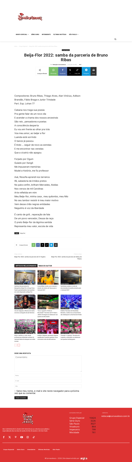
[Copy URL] (47, 245)
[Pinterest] (15, 437)
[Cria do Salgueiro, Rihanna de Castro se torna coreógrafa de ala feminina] (24, 302)
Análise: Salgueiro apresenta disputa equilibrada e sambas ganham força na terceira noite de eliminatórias (47, 337)
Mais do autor (45, 266)
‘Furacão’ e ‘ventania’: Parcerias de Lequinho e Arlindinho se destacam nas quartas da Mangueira (70, 337)
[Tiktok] (33, 437)
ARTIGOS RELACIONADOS (26, 266)
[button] (115, 39)
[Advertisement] (81, 15)
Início (15, 46)
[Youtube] (21, 437)
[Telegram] (51, 245)
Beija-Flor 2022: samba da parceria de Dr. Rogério (30, 257)
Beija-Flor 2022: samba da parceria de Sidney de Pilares (66, 258)
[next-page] (18, 345)
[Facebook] (38, 245)
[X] (42, 245)
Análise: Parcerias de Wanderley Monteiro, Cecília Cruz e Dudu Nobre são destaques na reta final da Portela (71, 312)
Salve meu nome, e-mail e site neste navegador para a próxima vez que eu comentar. (46, 392)
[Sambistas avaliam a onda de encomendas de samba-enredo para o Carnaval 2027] (71, 277)
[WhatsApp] (33, 245)
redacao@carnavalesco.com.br (115, 416)
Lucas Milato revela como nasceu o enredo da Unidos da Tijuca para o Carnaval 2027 (47, 288)
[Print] (56, 245)
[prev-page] (15, 345)
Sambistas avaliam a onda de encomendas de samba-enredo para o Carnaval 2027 (71, 288)
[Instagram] (27, 437)
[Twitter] (9, 437)
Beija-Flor (22, 233)
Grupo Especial (23, 46)
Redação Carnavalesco (59, 64)
